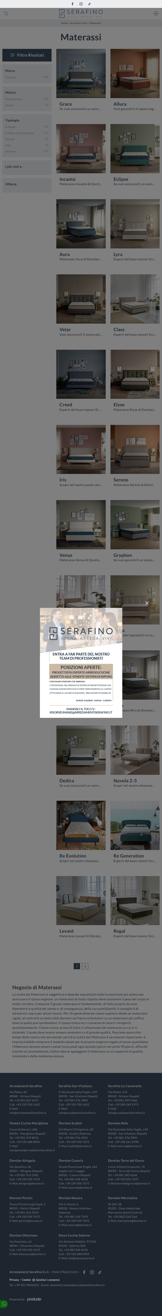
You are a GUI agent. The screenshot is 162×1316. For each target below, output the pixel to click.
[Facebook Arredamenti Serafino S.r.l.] (72, 4)
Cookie (26, 1279)
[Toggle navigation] (156, 14)
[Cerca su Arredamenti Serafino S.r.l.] (6, 13)
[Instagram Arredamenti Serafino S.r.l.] (81, 4)
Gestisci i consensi (48, 1279)
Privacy (14, 1279)
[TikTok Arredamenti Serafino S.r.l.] (89, 4)
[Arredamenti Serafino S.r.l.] (81, 13)
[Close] (147, 603)
